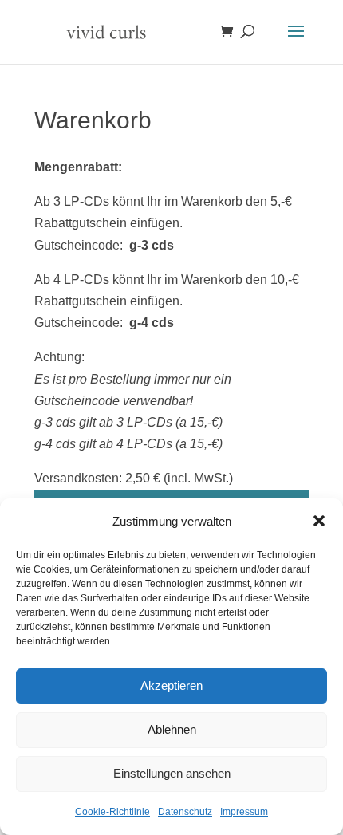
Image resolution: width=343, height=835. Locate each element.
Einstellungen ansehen (172, 773)
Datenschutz (185, 811)
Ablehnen (172, 729)
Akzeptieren (171, 685)
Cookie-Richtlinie (112, 811)
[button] (319, 521)
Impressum (244, 811)
